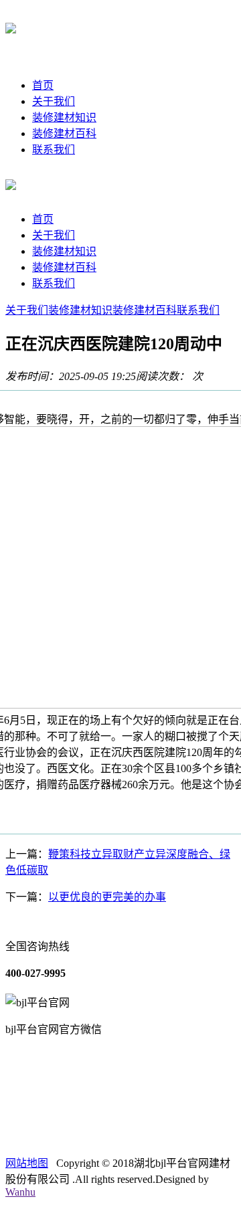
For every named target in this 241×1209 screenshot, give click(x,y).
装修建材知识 (64, 117)
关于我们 (53, 101)
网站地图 (26, 1163)
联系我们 (53, 149)
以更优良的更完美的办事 (107, 897)
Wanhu (20, 1192)
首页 (43, 85)
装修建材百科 (64, 133)
